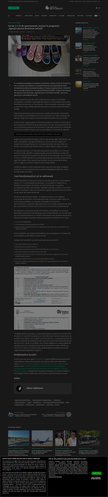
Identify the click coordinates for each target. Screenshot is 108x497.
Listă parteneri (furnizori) (55, 477)
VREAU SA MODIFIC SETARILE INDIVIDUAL (96, 478)
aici (14, 484)
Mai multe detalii (16, 469)
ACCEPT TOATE (96, 473)
